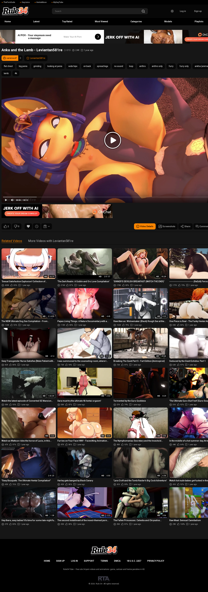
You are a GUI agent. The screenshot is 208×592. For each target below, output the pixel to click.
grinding (37, 66)
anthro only (157, 66)
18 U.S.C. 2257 (134, 561)
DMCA (117, 561)
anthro (142, 66)
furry (171, 66)
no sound (118, 66)
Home (8, 21)
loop (131, 66)
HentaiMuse (41, 2)
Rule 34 (99, 584)
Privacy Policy (155, 561)
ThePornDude (9, 2)
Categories (136, 21)
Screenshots (168, 226)
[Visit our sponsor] (57, 211)
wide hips (72, 66)
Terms (104, 561)
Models (168, 21)
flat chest (8, 66)
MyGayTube (58, 2)
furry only (184, 66)
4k (16, 73)
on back (87, 66)
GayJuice (26, 2)
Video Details (146, 226)
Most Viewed (101, 21)
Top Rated (67, 21)
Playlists (199, 21)
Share (187, 226)
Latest (36, 21)
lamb (6, 73)
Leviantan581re (37, 58)
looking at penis (54, 66)
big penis (23, 66)
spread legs (102, 66)
